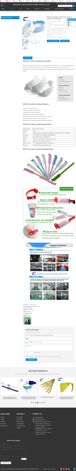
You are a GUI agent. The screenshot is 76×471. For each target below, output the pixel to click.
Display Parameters (53, 40)
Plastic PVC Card (5, 66)
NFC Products (4, 46)
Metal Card (4, 73)
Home (2, 8)
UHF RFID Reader (5, 53)
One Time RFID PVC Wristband (31, 397)
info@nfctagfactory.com (40, 419)
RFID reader (4, 58)
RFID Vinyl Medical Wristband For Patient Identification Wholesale (41, 335)
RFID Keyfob (4, 51)
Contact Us (72, 8)
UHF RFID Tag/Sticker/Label (7, 56)
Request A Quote (59, 8)
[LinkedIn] (69, 469)
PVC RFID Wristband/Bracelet (24, 11)
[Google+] (66, 469)
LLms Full (53, 469)
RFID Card (4, 20)
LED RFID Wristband (6, 43)
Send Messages (31, 359)
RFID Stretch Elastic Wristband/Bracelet (9, 36)
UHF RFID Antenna (5, 61)
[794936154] (25, 315)
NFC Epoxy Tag (20, 421)
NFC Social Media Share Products (8, 48)
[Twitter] (71, 469)
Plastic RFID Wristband (6, 41)
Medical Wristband (33, 304)
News (28, 8)
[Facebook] (74, 469)
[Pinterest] (64, 469)
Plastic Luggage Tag (5, 68)
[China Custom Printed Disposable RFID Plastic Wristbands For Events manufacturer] (51, 386)
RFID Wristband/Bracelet (13, 11)
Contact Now (65, 40)
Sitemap (45, 469)
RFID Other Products (6, 78)
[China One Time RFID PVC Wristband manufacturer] (32, 386)
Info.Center (3, 423)
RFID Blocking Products (6, 63)
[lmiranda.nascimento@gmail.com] (24, 315)
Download (47, 8)
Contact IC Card (5, 80)
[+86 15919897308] (29, 315)
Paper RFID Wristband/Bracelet (8, 32)
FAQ (21, 8)
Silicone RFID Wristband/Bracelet (8, 27)
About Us (37, 8)
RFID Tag (3, 22)
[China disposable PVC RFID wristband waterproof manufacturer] (69, 395)
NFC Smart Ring (20, 423)
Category (6, 11)
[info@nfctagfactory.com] (27, 315)
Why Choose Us (4, 425)
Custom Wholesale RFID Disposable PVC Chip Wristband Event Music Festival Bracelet (13, 398)
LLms (49, 469)
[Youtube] (61, 469)
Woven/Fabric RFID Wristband (8, 29)
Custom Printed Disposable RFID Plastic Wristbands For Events (51, 398)
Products (11, 8)
